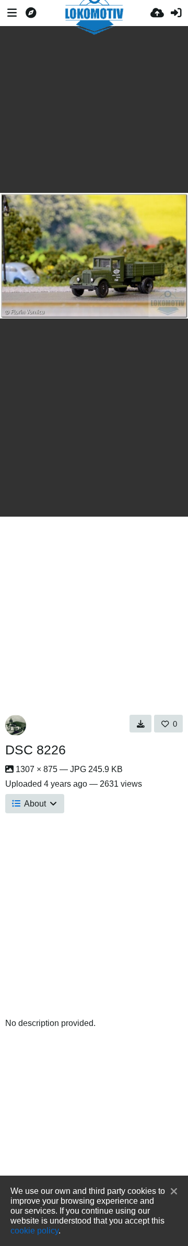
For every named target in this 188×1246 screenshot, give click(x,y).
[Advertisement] (94, 109)
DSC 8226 (35, 749)
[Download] (141, 723)
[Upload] (157, 13)
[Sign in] (176, 13)
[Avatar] (15, 725)
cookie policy (34, 1230)
